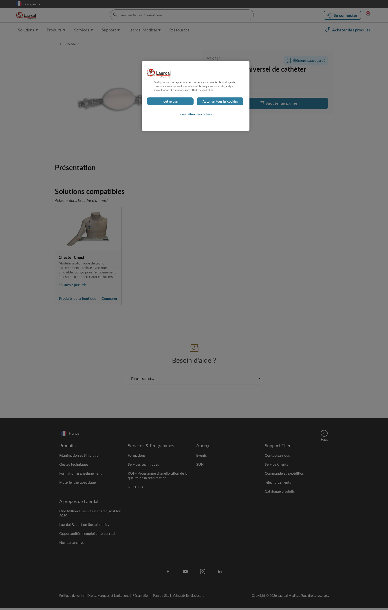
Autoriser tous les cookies (220, 101)
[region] (195, 96)
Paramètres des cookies (195, 114)
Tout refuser (170, 101)
